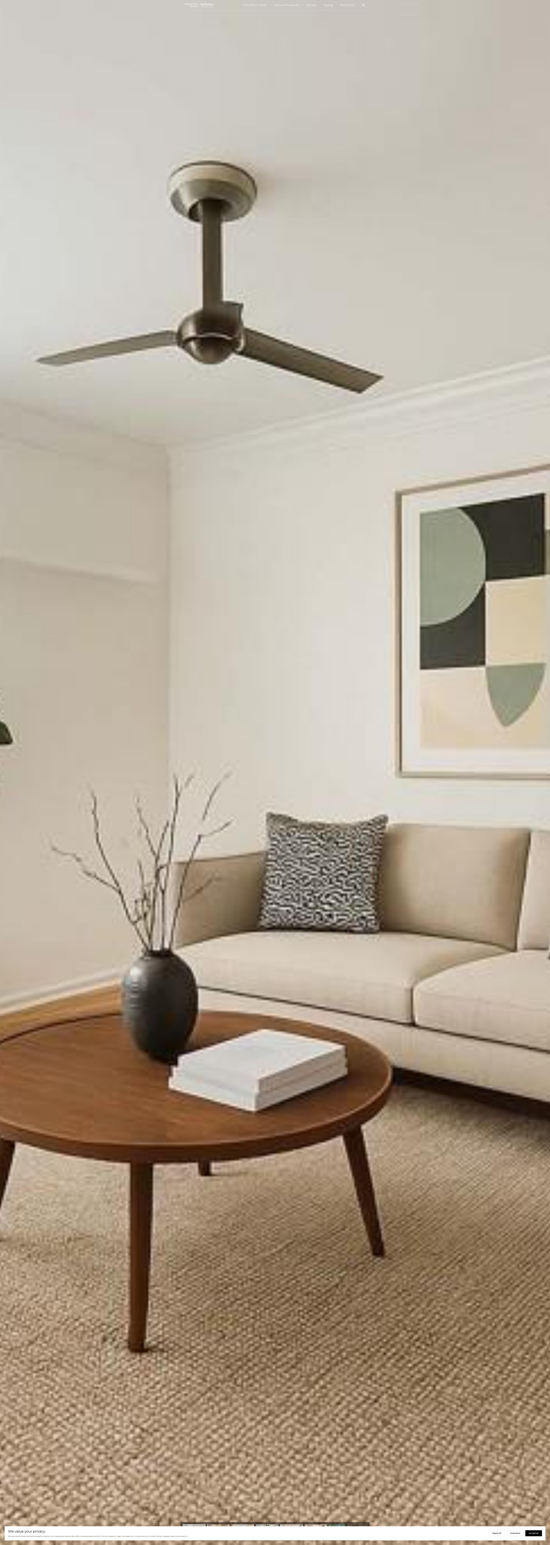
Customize (515, 1533)
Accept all (533, 1533)
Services (311, 5)
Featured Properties (286, 5)
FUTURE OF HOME (255, 5)
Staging (328, 5)
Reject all (496, 1533)
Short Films (347, 5)
